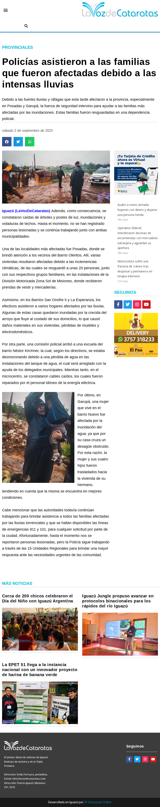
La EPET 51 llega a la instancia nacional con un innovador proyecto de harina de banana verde (39, 669)
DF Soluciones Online (97, 802)
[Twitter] (128, 304)
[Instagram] (137, 304)
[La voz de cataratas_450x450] (136, 194)
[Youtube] (146, 304)
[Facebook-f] (118, 304)
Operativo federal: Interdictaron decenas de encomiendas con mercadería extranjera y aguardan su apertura (138, 238)
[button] (5, 10)
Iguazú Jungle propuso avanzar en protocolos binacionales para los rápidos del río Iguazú (118, 601)
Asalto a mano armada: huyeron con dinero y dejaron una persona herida (137, 210)
